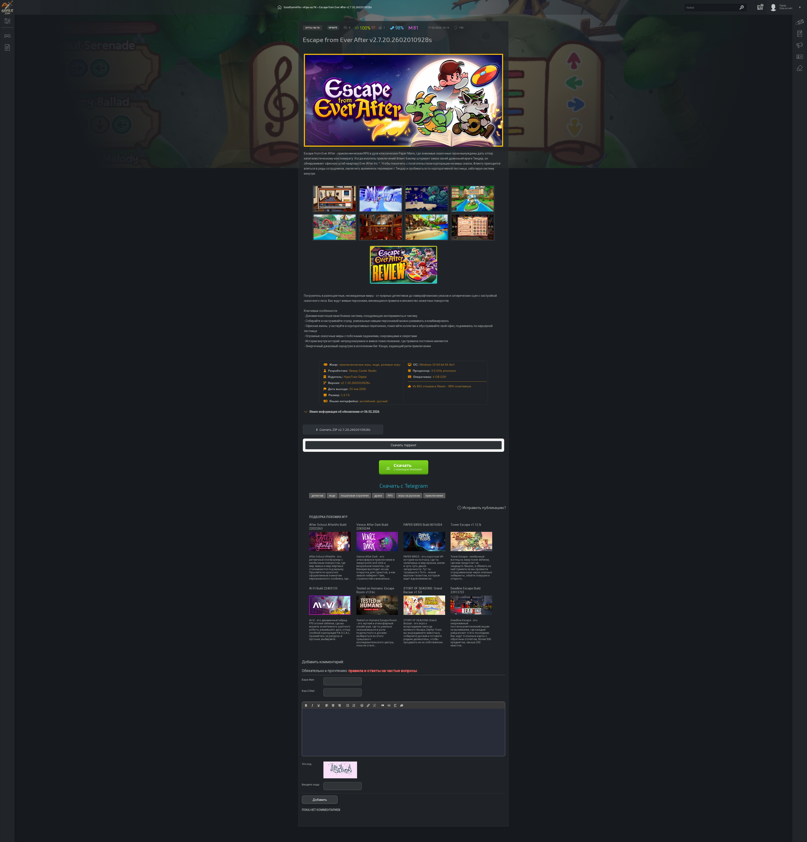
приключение (434, 495)
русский (382, 401)
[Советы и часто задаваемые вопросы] (799, 45)
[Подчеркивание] (318, 705)
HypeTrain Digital (355, 376)
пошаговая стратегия (355, 495)
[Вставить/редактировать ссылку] (368, 705)
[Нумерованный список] (354, 705)
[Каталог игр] (7, 36)
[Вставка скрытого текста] (401, 705)
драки (378, 495)
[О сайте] (799, 56)
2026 (362, 389)
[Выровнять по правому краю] (339, 705)
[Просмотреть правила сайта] (799, 33)
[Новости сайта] (7, 47)
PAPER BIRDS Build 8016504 (423, 525)
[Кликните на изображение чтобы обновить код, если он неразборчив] (340, 777)
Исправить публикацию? (484, 507)
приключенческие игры (355, 364)
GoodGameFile (292, 7)
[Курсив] (312, 705)
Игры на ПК (310, 7)
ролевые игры (390, 364)
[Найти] (741, 7)
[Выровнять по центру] (333, 705)
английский (367, 401)
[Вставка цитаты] (383, 705)
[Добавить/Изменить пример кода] (389, 705)
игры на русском (409, 495)
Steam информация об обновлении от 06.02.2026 (344, 411)
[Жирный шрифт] (306, 705)
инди (376, 364)
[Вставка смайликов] (362, 705)
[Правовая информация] (799, 68)
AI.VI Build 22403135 (323, 588)
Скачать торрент (403, 445)
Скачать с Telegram (403, 485)
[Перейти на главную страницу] (7, 7)
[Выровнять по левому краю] (327, 705)
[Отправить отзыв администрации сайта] (799, 22)
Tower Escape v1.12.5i (466, 525)
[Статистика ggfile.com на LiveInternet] (787, 838)
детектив (317, 495)
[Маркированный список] (347, 705)
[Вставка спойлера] (395, 705)
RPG (390, 495)
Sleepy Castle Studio (362, 370)
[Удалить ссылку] (374, 705)
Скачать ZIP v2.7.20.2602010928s (344, 429)
